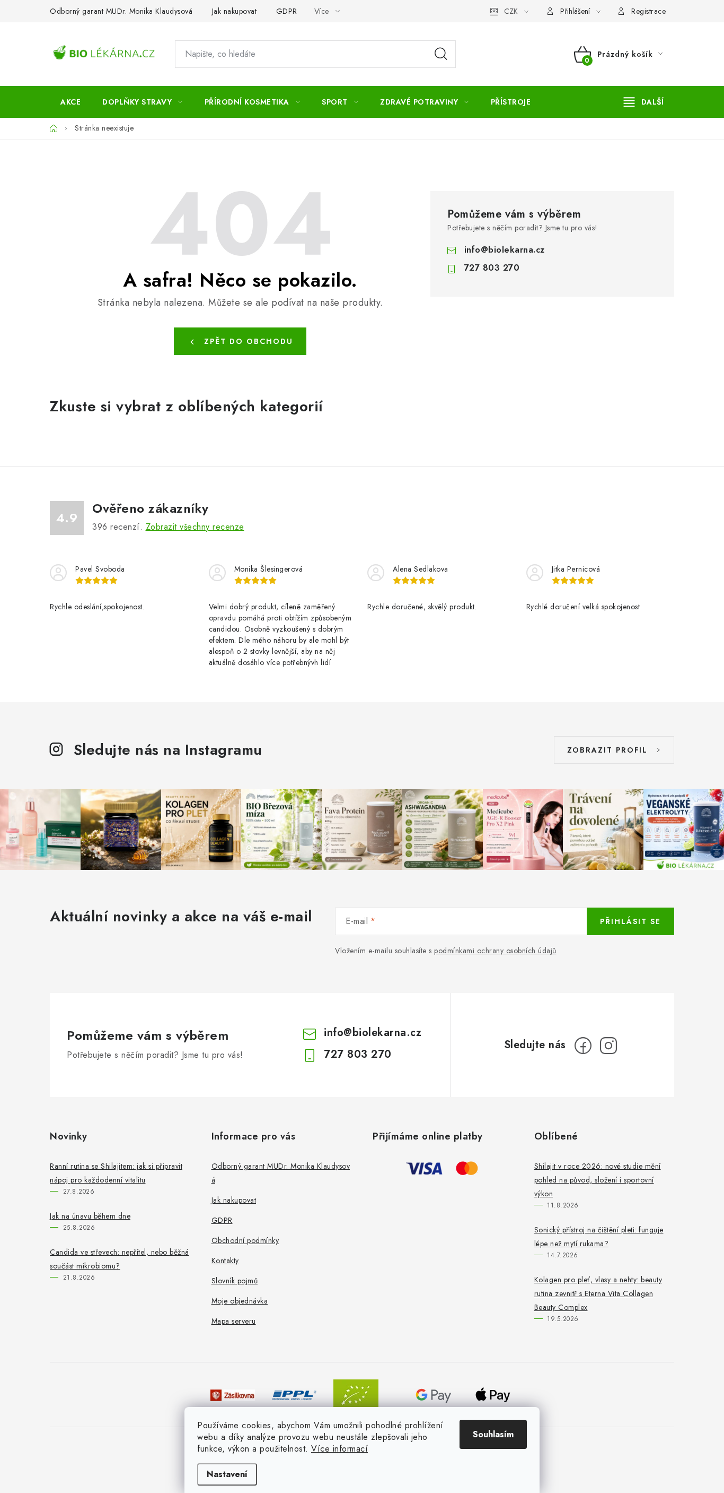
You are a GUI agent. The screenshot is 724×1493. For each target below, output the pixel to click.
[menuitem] (70, 102)
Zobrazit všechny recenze (195, 527)
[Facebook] (583, 1045)
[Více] (643, 102)
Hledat (441, 54)
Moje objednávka (239, 1301)
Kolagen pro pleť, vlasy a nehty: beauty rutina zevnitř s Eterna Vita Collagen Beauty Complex (598, 1293)
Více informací (339, 1449)
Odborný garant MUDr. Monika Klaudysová (121, 11)
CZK (511, 11)
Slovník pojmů (234, 1280)
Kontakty (225, 1260)
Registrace (648, 11)
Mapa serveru (233, 1321)
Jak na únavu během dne (90, 1216)
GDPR (286, 11)
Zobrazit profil (607, 750)
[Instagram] (608, 1045)
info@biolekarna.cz (504, 250)
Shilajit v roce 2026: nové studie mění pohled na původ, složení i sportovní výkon (597, 1180)
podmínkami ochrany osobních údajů (495, 950)
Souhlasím (493, 1434)
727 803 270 (492, 268)
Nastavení (227, 1474)
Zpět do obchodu (248, 341)
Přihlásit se (630, 921)
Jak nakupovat (234, 11)
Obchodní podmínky (245, 1240)
